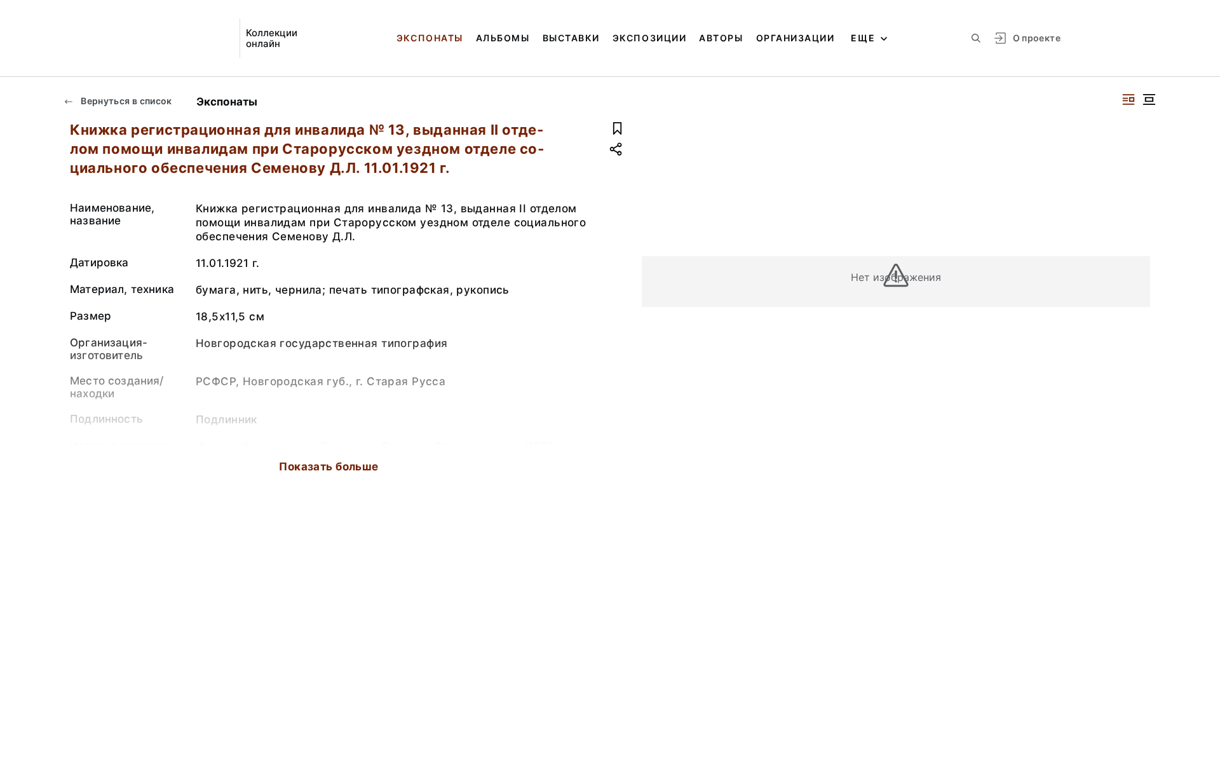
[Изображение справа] (1128, 99)
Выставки (571, 37)
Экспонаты (429, 37)
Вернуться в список (125, 100)
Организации (795, 37)
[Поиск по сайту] (976, 38)
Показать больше (328, 466)
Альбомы (503, 37)
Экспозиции (649, 37)
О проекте (1037, 37)
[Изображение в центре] (1149, 99)
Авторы (721, 37)
